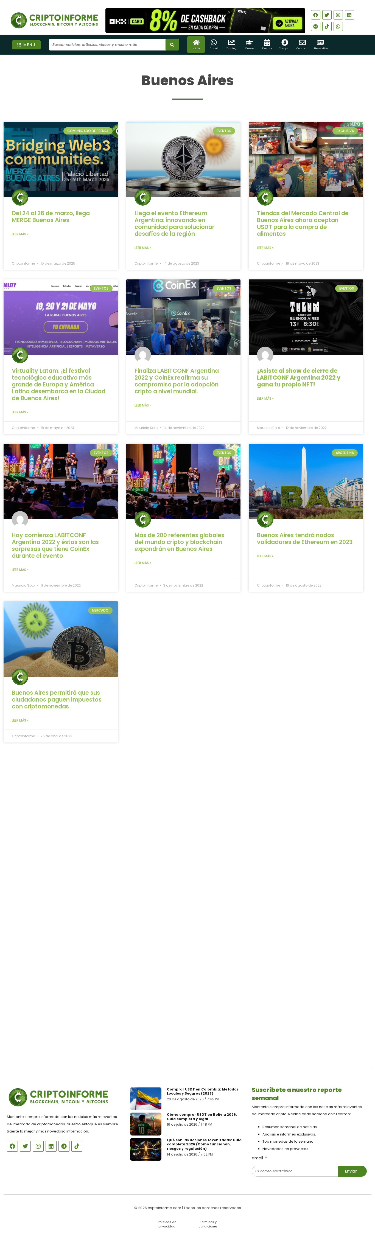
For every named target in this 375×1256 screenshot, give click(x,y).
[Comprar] (284, 42)
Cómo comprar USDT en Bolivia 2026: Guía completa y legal (202, 1116)
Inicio (196, 48)
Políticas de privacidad (167, 1224)
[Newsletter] (320, 42)
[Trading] (231, 42)
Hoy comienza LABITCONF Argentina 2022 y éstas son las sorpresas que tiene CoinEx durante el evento (55, 545)
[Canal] (213, 42)
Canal (214, 48)
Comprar (285, 48)
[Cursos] (249, 42)
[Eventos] (267, 42)
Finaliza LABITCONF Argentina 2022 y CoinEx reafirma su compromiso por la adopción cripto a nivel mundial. (177, 381)
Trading (231, 48)
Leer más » (20, 234)
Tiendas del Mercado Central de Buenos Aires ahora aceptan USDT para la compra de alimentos (303, 223)
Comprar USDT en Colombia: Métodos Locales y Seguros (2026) (203, 1091)
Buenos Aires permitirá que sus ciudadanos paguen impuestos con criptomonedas (57, 699)
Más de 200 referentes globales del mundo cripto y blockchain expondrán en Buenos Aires (179, 542)
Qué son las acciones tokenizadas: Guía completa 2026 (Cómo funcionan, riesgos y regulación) (204, 1144)
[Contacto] (302, 42)
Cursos (249, 48)
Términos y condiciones (208, 1224)
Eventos (267, 48)
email (258, 1158)
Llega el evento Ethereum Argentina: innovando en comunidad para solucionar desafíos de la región (174, 223)
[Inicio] (196, 42)
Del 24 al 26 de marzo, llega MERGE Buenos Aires (51, 216)
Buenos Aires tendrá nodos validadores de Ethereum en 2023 (304, 538)
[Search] (172, 45)
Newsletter (321, 48)
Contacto (302, 48)
